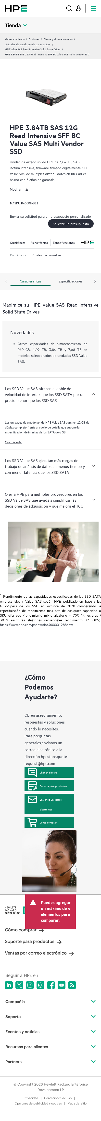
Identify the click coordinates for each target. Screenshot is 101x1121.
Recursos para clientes (26, 1046)
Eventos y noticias (22, 1031)
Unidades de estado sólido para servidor (28, 44)
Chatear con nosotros (47, 255)
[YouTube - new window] (61, 985)
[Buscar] (69, 8)
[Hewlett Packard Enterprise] (16, 8)
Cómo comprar (48, 822)
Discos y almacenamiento (58, 39)
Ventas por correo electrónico (36, 953)
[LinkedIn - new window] (9, 985)
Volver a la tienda (15, 39)
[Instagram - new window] (30, 985)
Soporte (13, 1016)
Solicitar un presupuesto (71, 223)
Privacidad (31, 1098)
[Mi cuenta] (79, 8)
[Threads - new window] (40, 985)
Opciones (34, 39)
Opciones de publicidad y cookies (38, 1103)
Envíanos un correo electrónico (51, 804)
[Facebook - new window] (51, 985)
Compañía (15, 1001)
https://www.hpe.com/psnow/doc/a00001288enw (36, 624)
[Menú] (93, 8)
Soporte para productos (53, 786)
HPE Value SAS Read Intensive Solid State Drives (33, 49)
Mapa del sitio (77, 1103)
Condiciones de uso (58, 1098)
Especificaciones (64, 242)
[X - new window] (19, 985)
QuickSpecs (17, 242)
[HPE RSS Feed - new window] (72, 985)
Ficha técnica (39, 242)
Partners (13, 1061)
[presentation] (95, 281)
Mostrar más (19, 189)
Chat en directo (48, 772)
